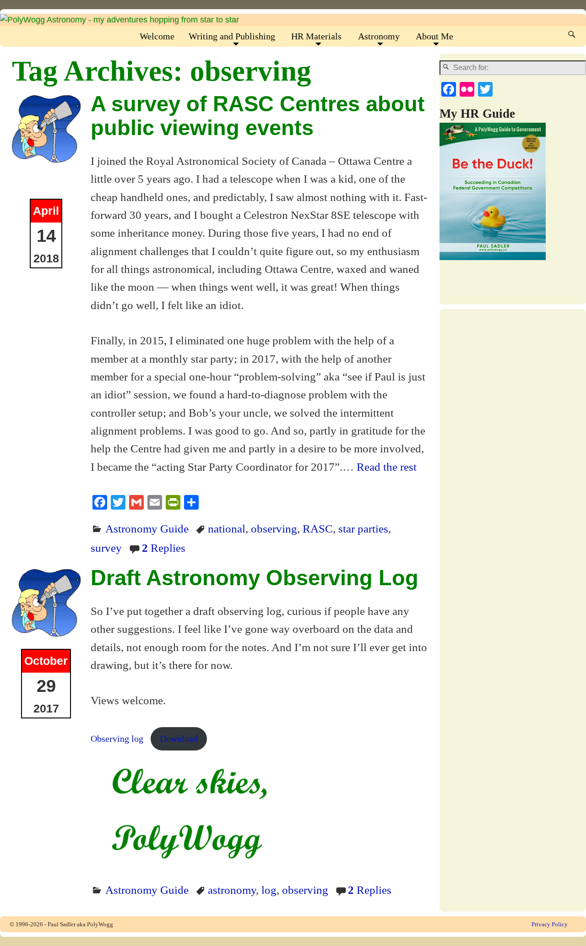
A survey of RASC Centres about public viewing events (258, 116)
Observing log (117, 739)
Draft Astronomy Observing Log (254, 577)
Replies (163, 547)
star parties (363, 528)
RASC (318, 528)
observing (274, 528)
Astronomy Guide (147, 528)
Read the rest (387, 466)
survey (106, 547)
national (226, 528)
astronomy (232, 889)
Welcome (157, 36)
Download (179, 739)
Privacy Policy (550, 924)
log (269, 889)
